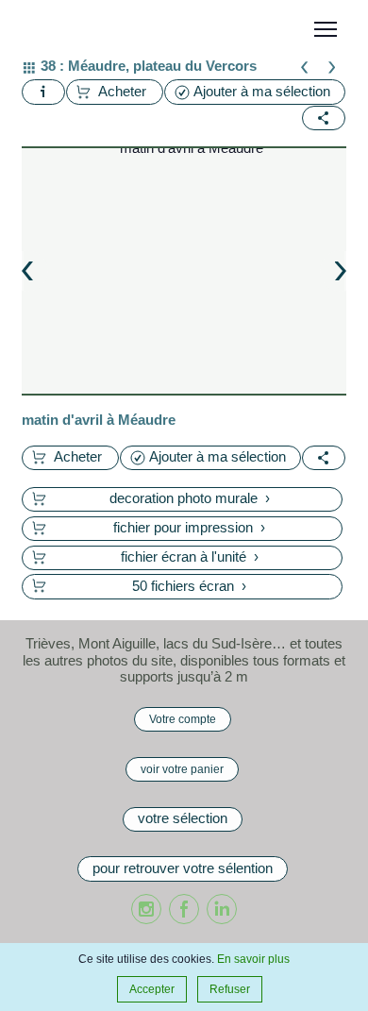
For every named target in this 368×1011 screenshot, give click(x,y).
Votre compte (182, 719)
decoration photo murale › (189, 498)
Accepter (152, 989)
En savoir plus (253, 958)
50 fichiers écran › (189, 586)
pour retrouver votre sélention (182, 868)
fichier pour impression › (189, 527)
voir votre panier (182, 769)
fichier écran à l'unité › (190, 556)
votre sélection (182, 818)
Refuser (229, 989)
